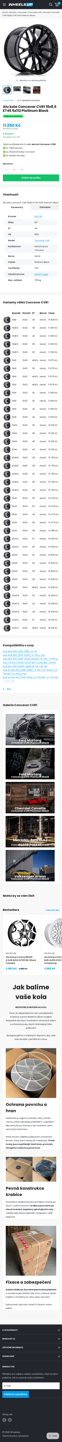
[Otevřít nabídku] (4, 4)
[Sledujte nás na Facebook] (4, 1420)
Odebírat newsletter (15, 1394)
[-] (6, 170)
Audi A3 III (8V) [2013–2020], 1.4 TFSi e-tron (24, 655)
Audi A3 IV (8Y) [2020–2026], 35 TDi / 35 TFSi (25, 666)
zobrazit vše (52, 910)
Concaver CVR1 (42, 240)
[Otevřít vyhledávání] (50, 4)
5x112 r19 (38, 216)
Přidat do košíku (31, 177)
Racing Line (11, 953)
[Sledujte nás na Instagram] (10, 1420)
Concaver (8, 100)
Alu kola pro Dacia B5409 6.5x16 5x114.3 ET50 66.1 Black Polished (21, 960)
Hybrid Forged (41, 274)
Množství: (8, 163)
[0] (57, 4)
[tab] (17, 207)
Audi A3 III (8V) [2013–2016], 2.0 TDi (20, 651)
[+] (22, 170)
